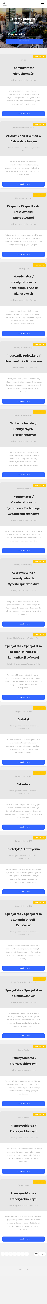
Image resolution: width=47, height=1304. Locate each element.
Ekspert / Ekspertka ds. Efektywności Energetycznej (23, 211)
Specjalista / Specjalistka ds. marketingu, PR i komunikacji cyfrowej (23, 651)
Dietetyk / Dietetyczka (23, 849)
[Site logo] (4, 4)
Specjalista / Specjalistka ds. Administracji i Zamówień (23, 919)
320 (36, 1254)
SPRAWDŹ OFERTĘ (23, 113)
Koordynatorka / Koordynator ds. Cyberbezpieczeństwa (23, 578)
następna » (42, 1254)
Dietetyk (23, 719)
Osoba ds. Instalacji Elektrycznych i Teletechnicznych (23, 429)
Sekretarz (23, 784)
